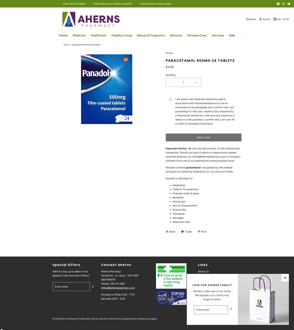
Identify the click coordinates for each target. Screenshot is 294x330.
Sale (232, 35)
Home (63, 35)
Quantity (171, 75)
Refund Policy (115, 319)
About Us (203, 271)
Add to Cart (203, 137)
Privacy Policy (84, 319)
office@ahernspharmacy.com (118, 287)
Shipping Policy (130, 319)
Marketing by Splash (147, 319)
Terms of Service (99, 319)
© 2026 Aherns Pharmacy (64, 319)
